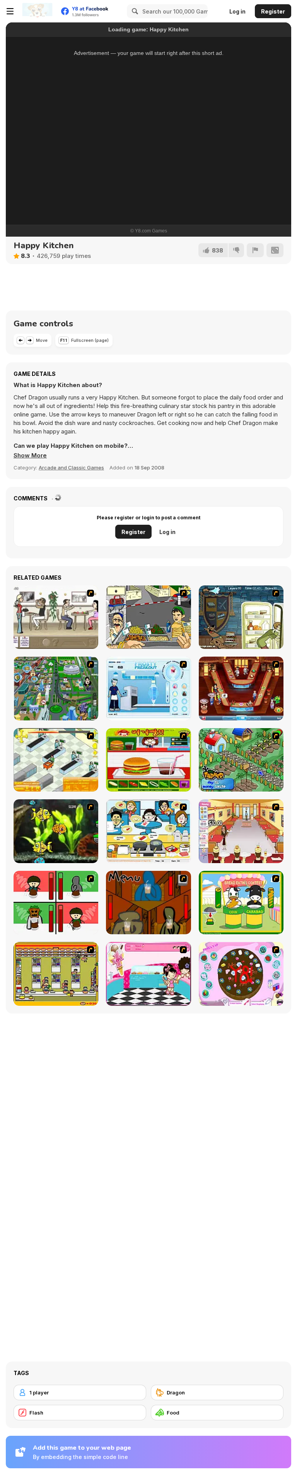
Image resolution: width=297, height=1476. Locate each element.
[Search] (134, 11)
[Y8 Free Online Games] (37, 11)
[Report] (255, 250)
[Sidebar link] (10, 11)
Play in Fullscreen (148, 184)
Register (273, 11)
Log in (237, 11)
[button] (30, 455)
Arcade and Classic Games (71, 467)
